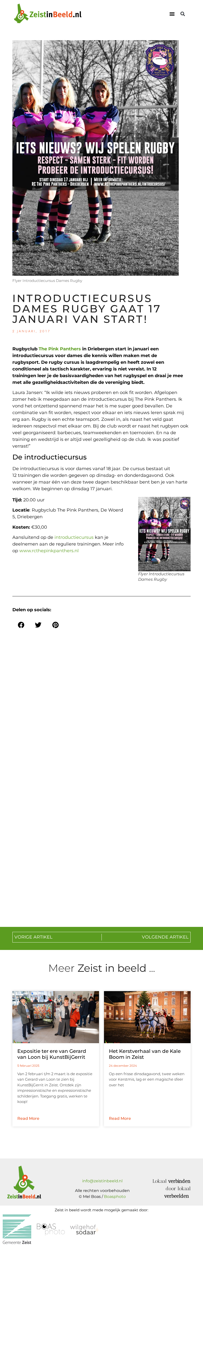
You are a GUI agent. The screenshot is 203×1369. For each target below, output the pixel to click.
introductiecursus (74, 537)
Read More (28, 1118)
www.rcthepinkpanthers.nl (49, 550)
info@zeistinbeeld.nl (102, 1181)
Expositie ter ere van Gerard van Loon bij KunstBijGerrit (51, 1054)
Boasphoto (115, 1196)
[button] (172, 14)
